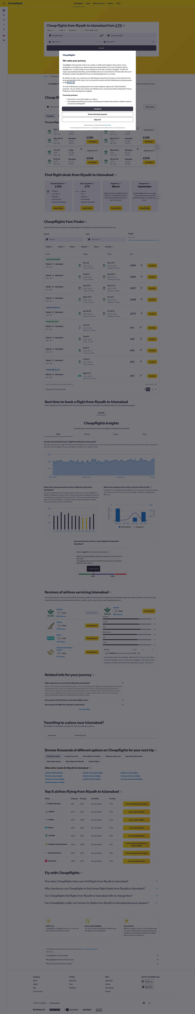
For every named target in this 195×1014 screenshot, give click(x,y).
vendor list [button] (70, 82)
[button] (97, 109)
